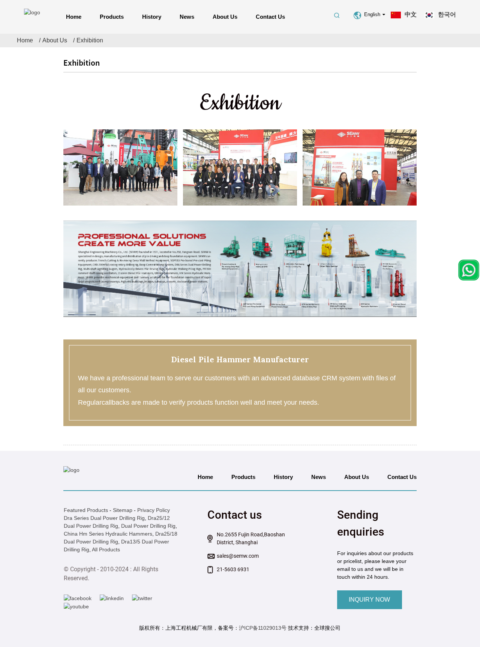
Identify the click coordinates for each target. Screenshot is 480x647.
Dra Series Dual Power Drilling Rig (104, 518)
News (187, 17)
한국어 (447, 14)
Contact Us (270, 17)
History (151, 17)
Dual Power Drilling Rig (148, 526)
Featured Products (86, 510)
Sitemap (122, 510)
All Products (106, 549)
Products (112, 17)
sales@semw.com (238, 556)
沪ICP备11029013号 (262, 628)
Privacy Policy (153, 510)
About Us (225, 17)
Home (73, 17)
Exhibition (89, 40)
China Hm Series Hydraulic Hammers (108, 534)
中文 (411, 14)
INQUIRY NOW (369, 599)
